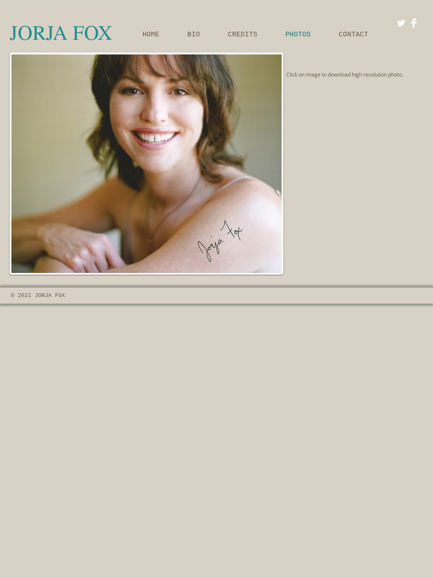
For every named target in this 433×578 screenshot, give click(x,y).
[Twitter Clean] (401, 23)
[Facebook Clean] (414, 23)
